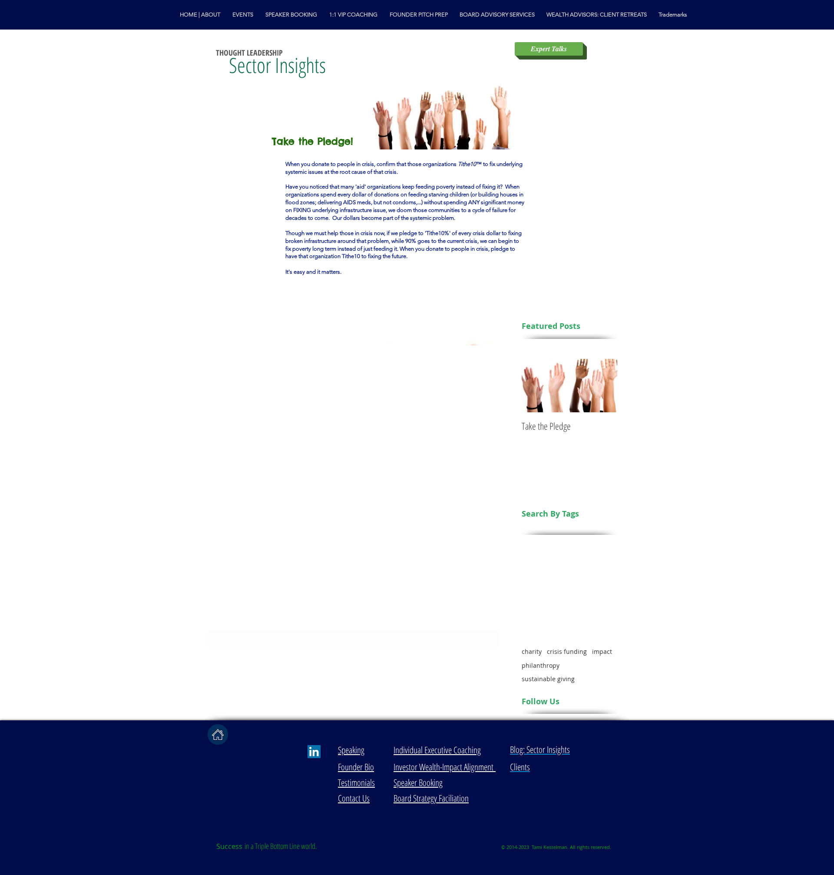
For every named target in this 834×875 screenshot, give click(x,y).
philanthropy (540, 665)
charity (532, 651)
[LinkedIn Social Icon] (314, 751)
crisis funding (567, 651)
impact (602, 651)
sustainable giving (548, 679)
